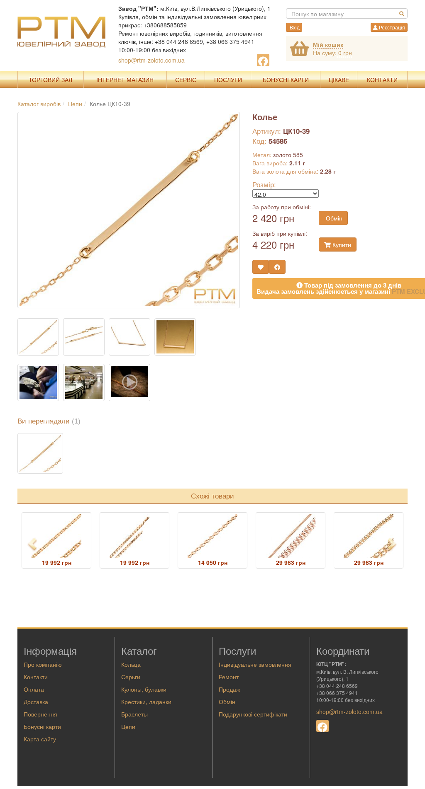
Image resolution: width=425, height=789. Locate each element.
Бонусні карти (42, 726)
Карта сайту (40, 739)
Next (394, 544)
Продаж (229, 689)
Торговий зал (50, 79)
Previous (32, 544)
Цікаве (339, 79)
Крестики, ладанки (146, 701)
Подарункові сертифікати (253, 714)
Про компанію (43, 664)
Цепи (128, 726)
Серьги (130, 677)
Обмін (333, 218)
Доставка (36, 701)
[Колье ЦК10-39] (40, 453)
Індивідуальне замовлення (255, 664)
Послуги (228, 79)
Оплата (34, 689)
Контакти (382, 79)
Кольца (131, 664)
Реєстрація (391, 27)
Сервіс (185, 79)
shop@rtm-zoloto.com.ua (151, 60)
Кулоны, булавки (143, 689)
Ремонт (229, 677)
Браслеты (134, 714)
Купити (341, 244)
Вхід (294, 27)
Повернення (40, 714)
